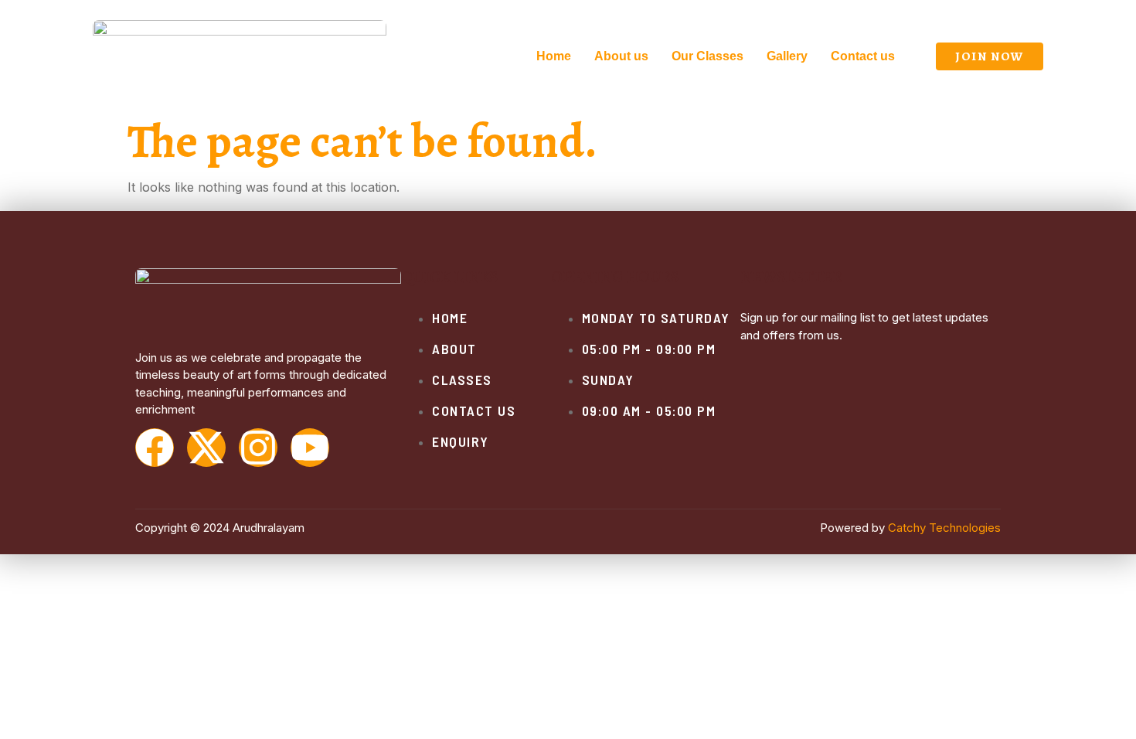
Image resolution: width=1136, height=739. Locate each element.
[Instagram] (258, 447)
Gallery (787, 56)
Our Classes (707, 56)
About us (621, 56)
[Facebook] (154, 447)
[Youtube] (310, 447)
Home (553, 56)
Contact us (863, 56)
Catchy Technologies (944, 527)
